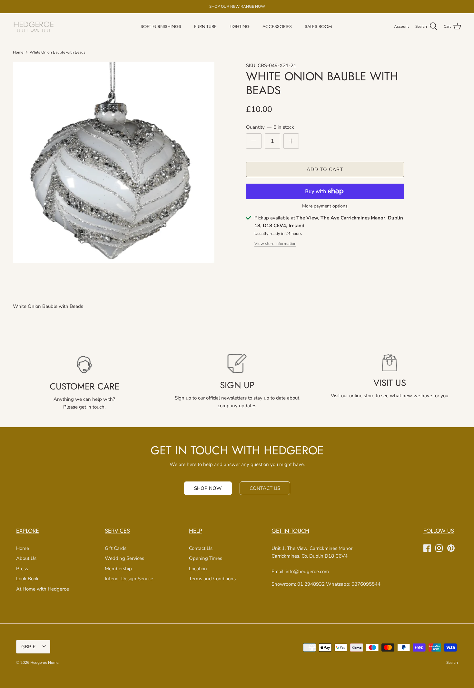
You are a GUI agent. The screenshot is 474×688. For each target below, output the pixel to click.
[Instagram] (439, 548)
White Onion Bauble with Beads (57, 52)
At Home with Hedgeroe (42, 589)
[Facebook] (427, 548)
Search (452, 662)
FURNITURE (205, 26)
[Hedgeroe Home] (34, 27)
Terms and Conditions (212, 578)
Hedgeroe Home (44, 662)
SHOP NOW (208, 488)
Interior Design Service (129, 578)
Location (198, 568)
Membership (118, 568)
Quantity (270, 127)
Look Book (27, 578)
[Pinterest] (451, 548)
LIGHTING (240, 26)
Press (22, 568)
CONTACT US (265, 488)
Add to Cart (325, 169)
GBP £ (28, 646)
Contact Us (200, 548)
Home (18, 52)
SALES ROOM (318, 26)
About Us (26, 558)
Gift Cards (115, 548)
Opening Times (205, 558)
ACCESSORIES (277, 26)
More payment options (325, 206)
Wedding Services (124, 558)
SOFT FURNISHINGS (161, 26)
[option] (114, 163)
